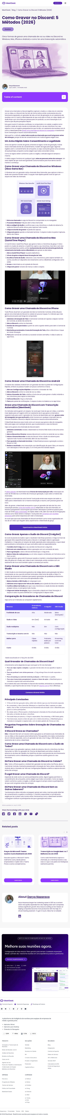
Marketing (28, 1048)
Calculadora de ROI (53, 1064)
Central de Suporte (53, 1051)
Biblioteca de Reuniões (8, 1069)
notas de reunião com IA (27, 508)
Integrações (51, 1048)
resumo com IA (44, 686)
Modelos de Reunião (8, 1056)
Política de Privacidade (8, 1088)
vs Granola (28, 1091)
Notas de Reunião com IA (9, 1049)
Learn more (18, 880)
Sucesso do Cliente (30, 1051)
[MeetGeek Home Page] (6, 1001)
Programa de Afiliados (8, 1082)
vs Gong (27, 1088)
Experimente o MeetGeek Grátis (35, 527)
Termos (18, 1111)
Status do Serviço (53, 1054)
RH (26, 1054)
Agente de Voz (6, 1062)
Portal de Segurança (54, 1066)
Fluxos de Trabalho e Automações (12, 1064)
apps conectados (21, 512)
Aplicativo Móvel (9, 1024)
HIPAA (49, 1068)
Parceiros (5, 1078)
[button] (65, 3)
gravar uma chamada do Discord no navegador (38, 130)
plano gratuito (11, 492)
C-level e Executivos (31, 1057)
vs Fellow (27, 1082)
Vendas (27, 1045)
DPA (23, 1111)
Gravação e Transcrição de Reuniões (10, 1045)
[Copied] (36, 813)
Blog (13, 10)
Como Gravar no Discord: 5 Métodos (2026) (35, 10)
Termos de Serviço (7, 1085)
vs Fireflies (28, 1085)
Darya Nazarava (38, 897)
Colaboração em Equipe (9, 1067)
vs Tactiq (27, 1098)
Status (27, 1111)
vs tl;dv (27, 1100)
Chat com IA (5, 1059)
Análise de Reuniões (8, 1053)
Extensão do (8, 1029)
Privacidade (11, 1111)
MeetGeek (6, 10)
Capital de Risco (29, 1067)
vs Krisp (27, 1102)
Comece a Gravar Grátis (35, 692)
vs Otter (27, 1094)
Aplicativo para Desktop (11, 1027)
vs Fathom (28, 1078)
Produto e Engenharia (31, 1060)
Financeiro (28, 1064)
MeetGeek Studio (7, 1091)
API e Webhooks (52, 1057)
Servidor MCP (52, 1060)
